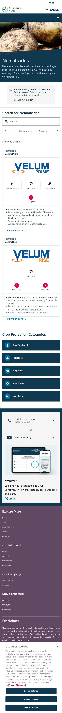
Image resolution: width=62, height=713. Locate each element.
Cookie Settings (31, 691)
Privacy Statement (17, 685)
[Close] (57, 646)
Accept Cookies (31, 707)
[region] (31, 677)
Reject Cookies (31, 699)
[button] (31, 420)
